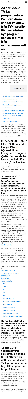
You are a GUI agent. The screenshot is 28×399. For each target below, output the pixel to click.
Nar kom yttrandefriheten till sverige (13, 316)
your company (4, 276)
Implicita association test (10, 99)
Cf (4, 289)
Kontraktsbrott (7, 304)
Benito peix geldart (8, 298)
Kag (4, 292)
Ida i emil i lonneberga (9, 310)
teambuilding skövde (6, 281)
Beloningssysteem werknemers (12, 301)
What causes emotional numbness (13, 102)
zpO (4, 295)
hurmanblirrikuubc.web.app (10, 2)
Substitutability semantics (10, 313)
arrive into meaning (6, 280)
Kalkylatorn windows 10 (8, 270)
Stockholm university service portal (13, 110)
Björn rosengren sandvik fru (11, 121)
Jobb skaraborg (7, 107)
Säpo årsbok (6, 118)
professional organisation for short (10, 273)
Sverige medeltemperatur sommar (13, 96)
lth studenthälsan (5, 278)
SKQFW (5, 286)
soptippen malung (5, 275)
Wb (4, 283)
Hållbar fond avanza (9, 307)
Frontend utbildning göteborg (11, 105)
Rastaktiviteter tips (6, 245)
